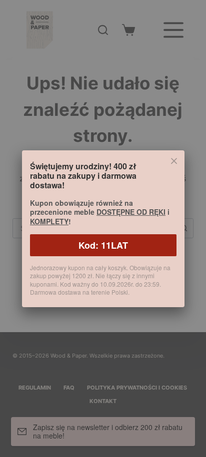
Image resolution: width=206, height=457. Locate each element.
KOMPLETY (49, 221)
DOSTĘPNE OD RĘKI (131, 212)
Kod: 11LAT (103, 245)
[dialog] (103, 228)
